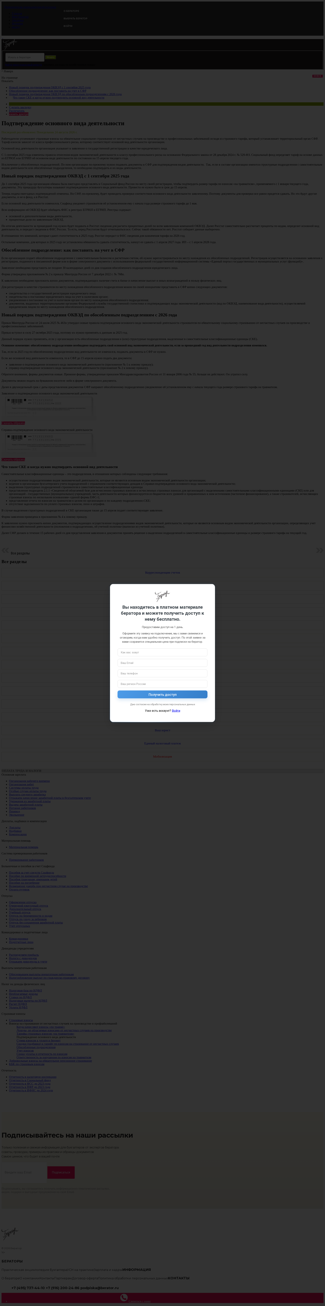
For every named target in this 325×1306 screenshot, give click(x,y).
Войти (176, 711)
